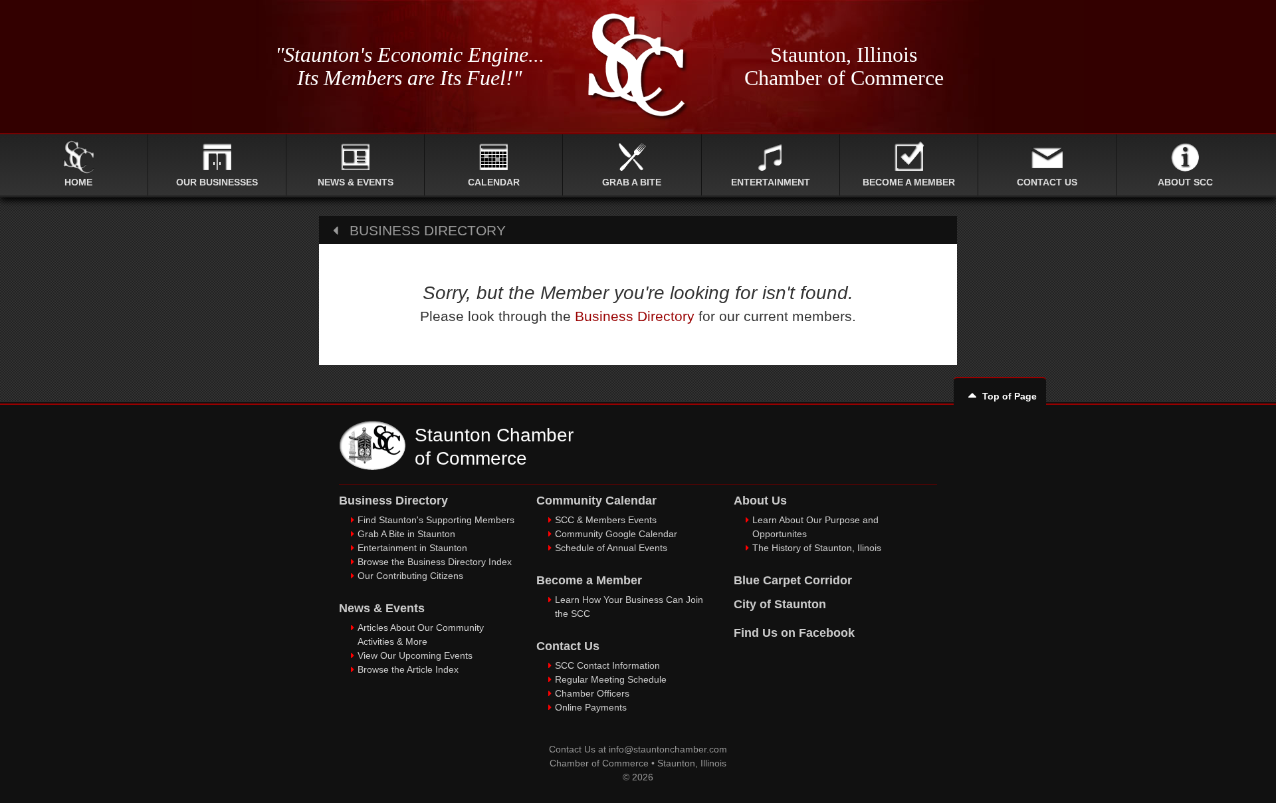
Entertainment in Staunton (412, 547)
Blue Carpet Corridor (793, 580)
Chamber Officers (592, 693)
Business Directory (634, 316)
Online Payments (591, 707)
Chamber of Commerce (599, 763)
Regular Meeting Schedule (611, 679)
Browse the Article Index (408, 669)
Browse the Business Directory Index (435, 561)
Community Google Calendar (616, 533)
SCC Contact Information (607, 665)
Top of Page (1009, 396)
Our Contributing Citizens (410, 575)
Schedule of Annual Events (611, 547)
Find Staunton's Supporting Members (436, 520)
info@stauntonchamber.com (668, 749)
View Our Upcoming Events (415, 655)
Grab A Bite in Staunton (406, 533)
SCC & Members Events (606, 520)
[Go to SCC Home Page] (372, 466)
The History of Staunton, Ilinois (816, 547)
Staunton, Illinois (691, 763)
